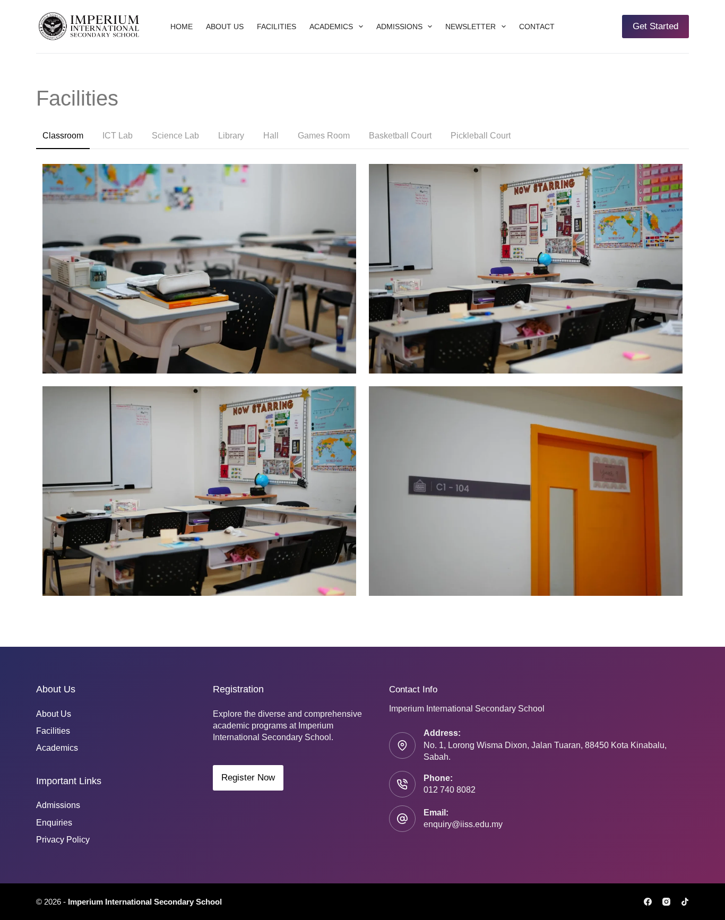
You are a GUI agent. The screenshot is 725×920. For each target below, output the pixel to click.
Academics (331, 26)
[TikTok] (685, 902)
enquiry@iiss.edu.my (463, 824)
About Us (225, 26)
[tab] (63, 136)
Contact (537, 26)
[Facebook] (648, 902)
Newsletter (470, 26)
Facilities (276, 26)
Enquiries (54, 822)
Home (181, 26)
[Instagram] (666, 902)
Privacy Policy (63, 839)
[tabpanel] (362, 380)
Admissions (399, 26)
